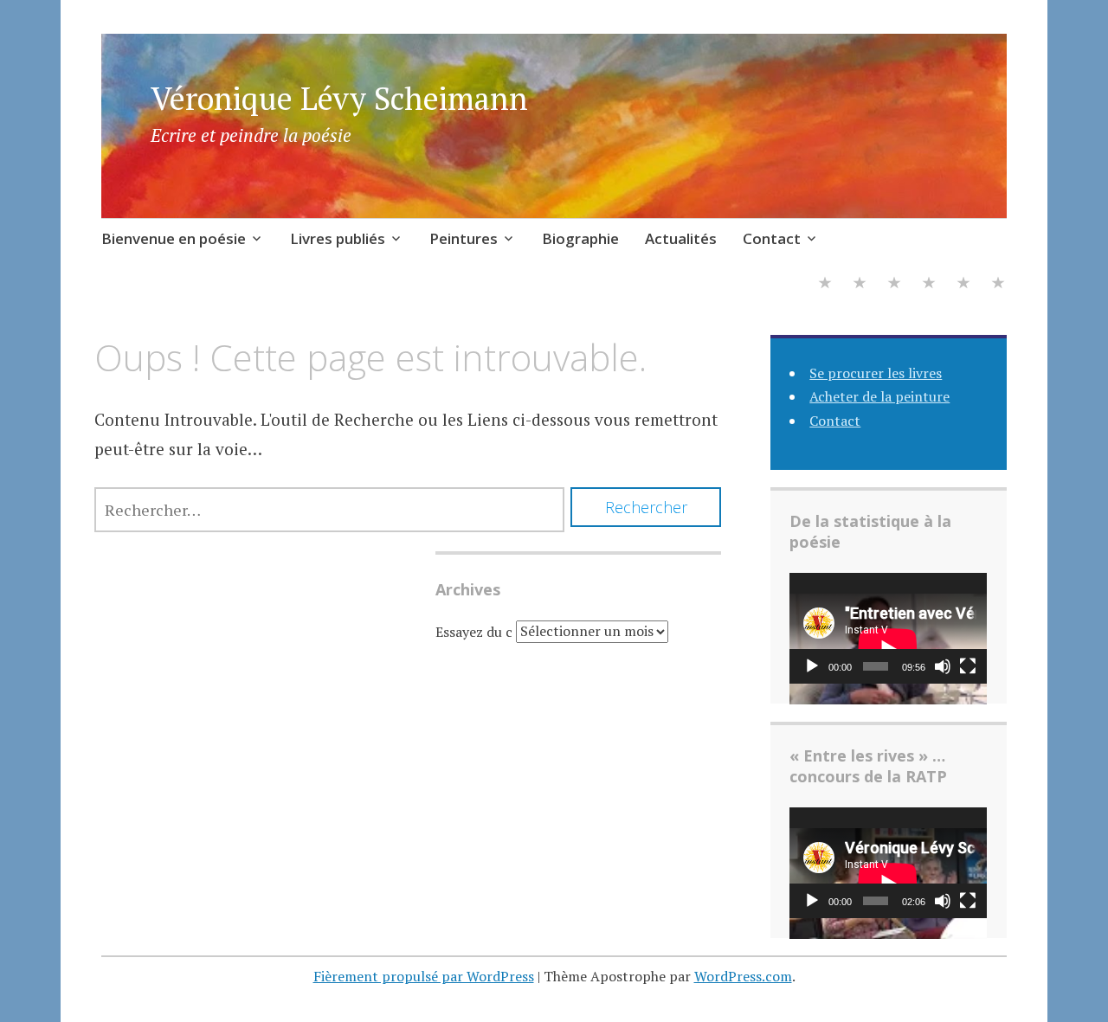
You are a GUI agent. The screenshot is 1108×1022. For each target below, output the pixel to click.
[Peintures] (894, 284)
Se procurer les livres (875, 372)
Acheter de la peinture (879, 396)
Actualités (681, 238)
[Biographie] (928, 284)
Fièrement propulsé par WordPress (423, 976)
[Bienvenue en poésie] (825, 284)
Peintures (463, 238)
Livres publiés (337, 238)
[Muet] (942, 666)
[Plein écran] (967, 666)
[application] (888, 628)
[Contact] (998, 284)
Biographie (580, 238)
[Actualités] (963, 284)
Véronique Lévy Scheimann (339, 98)
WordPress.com (743, 976)
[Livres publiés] (859, 284)
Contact (772, 238)
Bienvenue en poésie (173, 238)
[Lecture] (812, 666)
